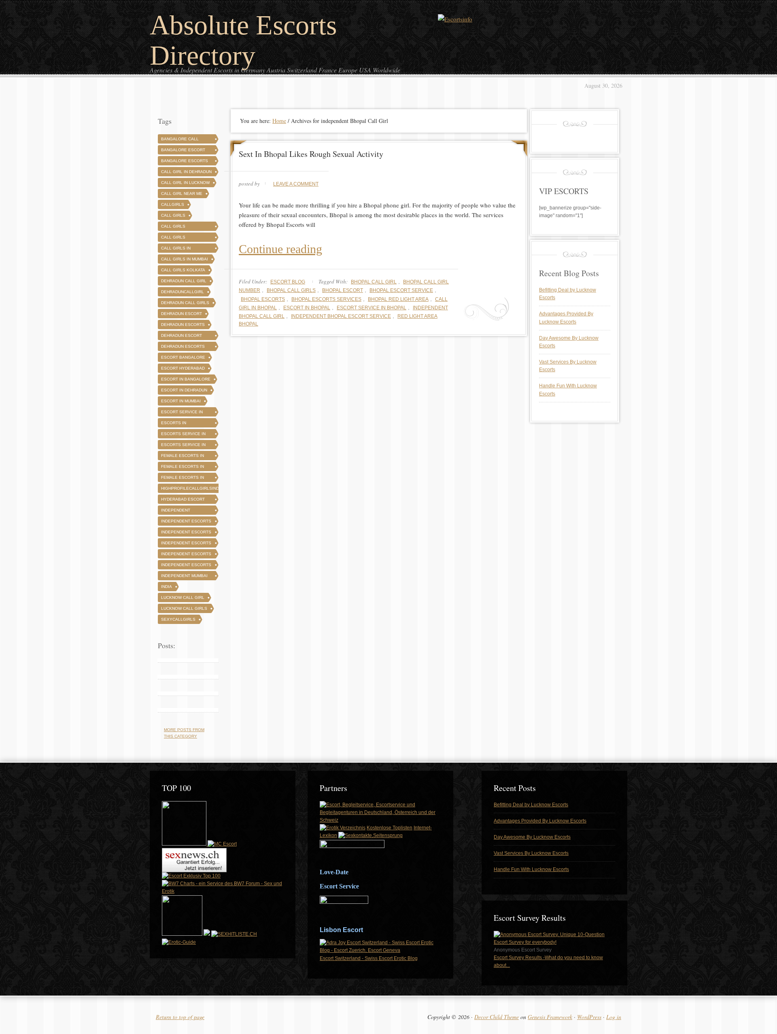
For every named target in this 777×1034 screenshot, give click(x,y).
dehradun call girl (183, 281)
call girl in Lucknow (185, 182)
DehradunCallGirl (182, 292)
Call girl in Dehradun (186, 171)
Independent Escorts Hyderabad (186, 533)
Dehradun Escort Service (181, 336)
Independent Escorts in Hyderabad (186, 555)
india (166, 586)
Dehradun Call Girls (185, 302)
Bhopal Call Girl (374, 282)
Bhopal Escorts (263, 299)
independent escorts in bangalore (186, 544)
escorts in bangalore (174, 424)
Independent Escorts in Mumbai (186, 565)
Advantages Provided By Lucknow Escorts (540, 821)
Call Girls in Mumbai (184, 259)
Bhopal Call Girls (291, 290)
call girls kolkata (183, 270)
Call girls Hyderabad (174, 238)
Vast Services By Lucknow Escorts (531, 853)
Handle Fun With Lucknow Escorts (531, 869)
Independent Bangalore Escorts (184, 511)
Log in (613, 1017)
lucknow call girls (184, 608)
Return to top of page (180, 1017)
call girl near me (181, 193)
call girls (173, 215)
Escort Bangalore (183, 357)
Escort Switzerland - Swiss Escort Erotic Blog (369, 958)
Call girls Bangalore (174, 227)
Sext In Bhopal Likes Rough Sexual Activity (311, 153)
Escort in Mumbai (181, 401)
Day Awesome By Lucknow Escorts (532, 837)
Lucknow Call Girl (182, 597)
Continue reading (280, 249)
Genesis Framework (550, 1017)
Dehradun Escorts (183, 324)
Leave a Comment (295, 184)
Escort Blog (287, 282)
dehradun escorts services (183, 347)
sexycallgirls (178, 619)
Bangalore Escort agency (183, 151)
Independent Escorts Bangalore (186, 522)
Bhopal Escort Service (401, 290)
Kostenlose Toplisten (389, 828)
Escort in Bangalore (185, 379)
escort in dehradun (184, 390)
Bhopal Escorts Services (326, 299)
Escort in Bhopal (306, 308)
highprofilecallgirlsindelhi (194, 488)
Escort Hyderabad (183, 368)
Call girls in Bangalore (176, 249)
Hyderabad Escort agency (183, 500)
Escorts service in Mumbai (183, 445)
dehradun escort (181, 313)
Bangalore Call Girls (180, 140)
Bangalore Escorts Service (184, 162)
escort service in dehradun (182, 413)
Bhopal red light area (398, 299)
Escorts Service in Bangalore (183, 434)
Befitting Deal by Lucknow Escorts (531, 805)
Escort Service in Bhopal (371, 308)
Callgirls (172, 204)
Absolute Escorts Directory (243, 40)
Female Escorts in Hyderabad (182, 467)
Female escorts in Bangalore (182, 456)
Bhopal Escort (342, 290)
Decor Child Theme (496, 1017)
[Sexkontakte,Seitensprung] (370, 835)
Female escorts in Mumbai (182, 478)
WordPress (589, 1017)
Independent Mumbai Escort (184, 576)
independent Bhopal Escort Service (341, 316)
